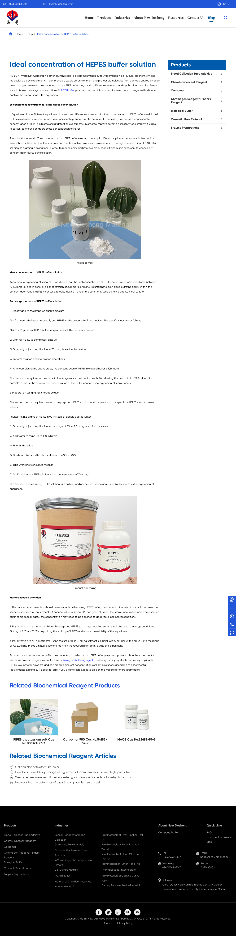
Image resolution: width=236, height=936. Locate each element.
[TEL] (232, 624)
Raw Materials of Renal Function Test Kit (120, 847)
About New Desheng (149, 18)
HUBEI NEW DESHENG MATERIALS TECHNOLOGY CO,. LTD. (114, 918)
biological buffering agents (78, 660)
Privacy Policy (125, 923)
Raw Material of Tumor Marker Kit (120, 863)
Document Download (219, 837)
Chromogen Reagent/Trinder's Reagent (191, 100)
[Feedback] (232, 632)
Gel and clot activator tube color (37, 767)
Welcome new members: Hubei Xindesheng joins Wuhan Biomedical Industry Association (73, 777)
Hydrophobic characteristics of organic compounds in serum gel (57, 782)
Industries (122, 18)
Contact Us (195, 18)
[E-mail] (232, 608)
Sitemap (108, 923)
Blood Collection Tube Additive (191, 73)
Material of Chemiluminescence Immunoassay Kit (73, 884)
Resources (176, 18)
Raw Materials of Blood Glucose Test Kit (120, 856)
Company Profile (168, 832)
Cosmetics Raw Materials (69, 844)
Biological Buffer (181, 111)
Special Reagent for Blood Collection (70, 837)
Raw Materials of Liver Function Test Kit (122, 837)
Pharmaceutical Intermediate (118, 869)
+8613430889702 (18, 4)
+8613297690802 (171, 856)
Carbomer (177, 90)
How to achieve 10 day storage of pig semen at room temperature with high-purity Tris (72, 772)
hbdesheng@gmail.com (61, 4)
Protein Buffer (62, 875)
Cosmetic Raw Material (186, 119)
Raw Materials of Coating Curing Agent (120, 878)
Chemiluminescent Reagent (189, 82)
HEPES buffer (66, 90)
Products (104, 18)
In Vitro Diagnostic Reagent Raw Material (74, 862)
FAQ (209, 832)
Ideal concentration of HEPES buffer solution (62, 34)
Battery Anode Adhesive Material (120, 885)
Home (89, 18)
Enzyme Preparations (185, 127)
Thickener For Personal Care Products (71, 853)
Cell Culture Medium (66, 869)
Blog (211, 18)
